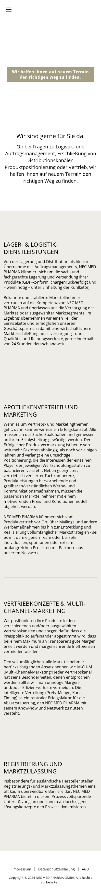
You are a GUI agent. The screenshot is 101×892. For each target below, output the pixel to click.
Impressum (22, 869)
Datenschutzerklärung (56, 869)
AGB (85, 869)
